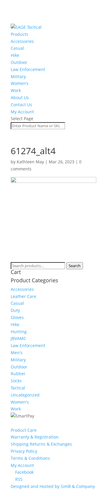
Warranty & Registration (35, 437)
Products (19, 34)
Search (75, 265)
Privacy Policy (24, 451)
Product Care (24, 430)
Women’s (20, 83)
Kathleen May (30, 162)
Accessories (22, 41)
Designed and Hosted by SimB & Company (53, 486)
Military (18, 76)
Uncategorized (25, 395)
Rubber (18, 373)
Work (16, 90)
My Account (22, 112)
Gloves (17, 317)
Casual (17, 48)
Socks (16, 380)
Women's (20, 402)
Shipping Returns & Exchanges (41, 444)
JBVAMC (18, 338)
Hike (15, 55)
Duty (15, 310)
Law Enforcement (28, 69)
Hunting (19, 331)
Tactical (18, 388)
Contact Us (21, 104)
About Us (20, 97)
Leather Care (23, 296)
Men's (17, 352)
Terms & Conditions (30, 458)
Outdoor (19, 62)
